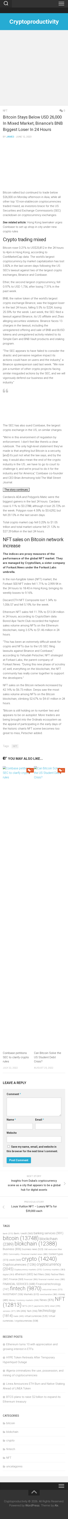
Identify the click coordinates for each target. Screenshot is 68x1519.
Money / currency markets (24, 1300)
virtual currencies (36, 1316)
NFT (5, 110)
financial (31, 1279)
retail (55, 1306)
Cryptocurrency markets (28, 1269)
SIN (21, 1311)
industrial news (52, 1289)
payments (41, 1306)
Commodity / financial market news (28, 1254)
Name (11, 1119)
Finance (16, 1279)
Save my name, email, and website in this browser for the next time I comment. (32, 1149)
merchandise (48, 1294)
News (47, 1300)
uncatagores (14, 1466)
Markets (31, 1294)
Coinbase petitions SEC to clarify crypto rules (16, 1057)
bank (8, 1233)
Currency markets (54, 1269)
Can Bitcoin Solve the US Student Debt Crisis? (47, 1057)
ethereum (24, 1274)
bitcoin (21, 1238)
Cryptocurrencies (19, 1264)
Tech (32, 1311)
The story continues (16, 489)
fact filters (42, 1274)
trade (18, 1316)
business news (32, 1249)
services (9, 1311)
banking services (48, 1233)
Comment (14, 1094)
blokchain (36, 1243)
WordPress (32, 1505)
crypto (39, 1259)
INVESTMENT (13, 1294)
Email (39, 1119)
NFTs (27, 1306)
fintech (26, 1289)
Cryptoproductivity (34, 21)
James (10, 136)
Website (12, 1132)
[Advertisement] (34, 69)
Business (12, 1249)
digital (8, 1274)
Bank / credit (23, 1233)
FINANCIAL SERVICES (19, 1284)
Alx (56, 1505)
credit (15, 1259)
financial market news (52, 1279)
